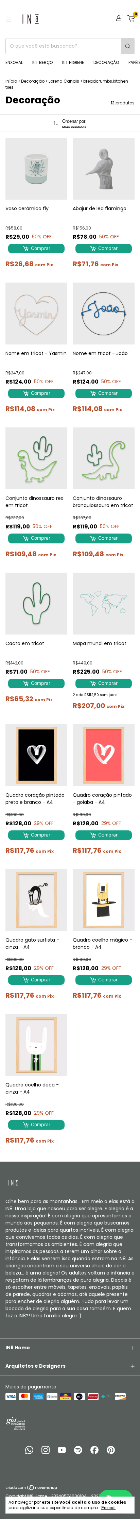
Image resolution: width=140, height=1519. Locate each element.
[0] (131, 19)
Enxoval (14, 62)
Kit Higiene (73, 62)
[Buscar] (128, 46)
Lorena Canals (64, 81)
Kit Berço (42, 62)
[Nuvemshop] (31, 1489)
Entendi (108, 1507)
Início (11, 81)
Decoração (106, 62)
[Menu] (8, 19)
